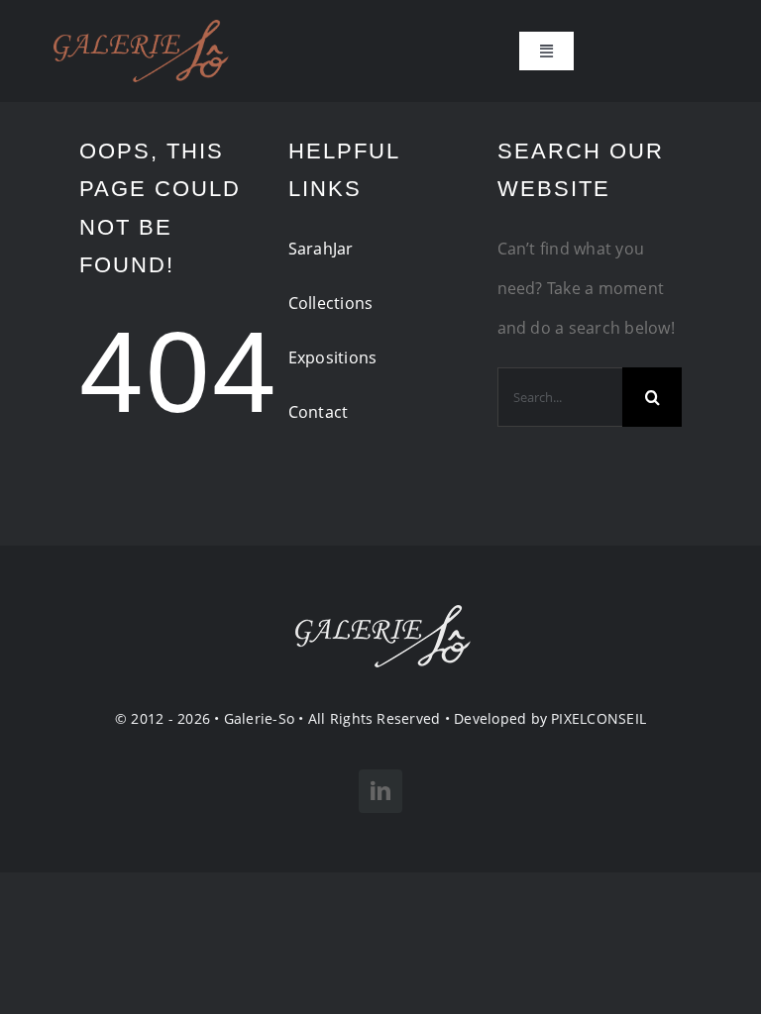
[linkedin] (380, 791)
